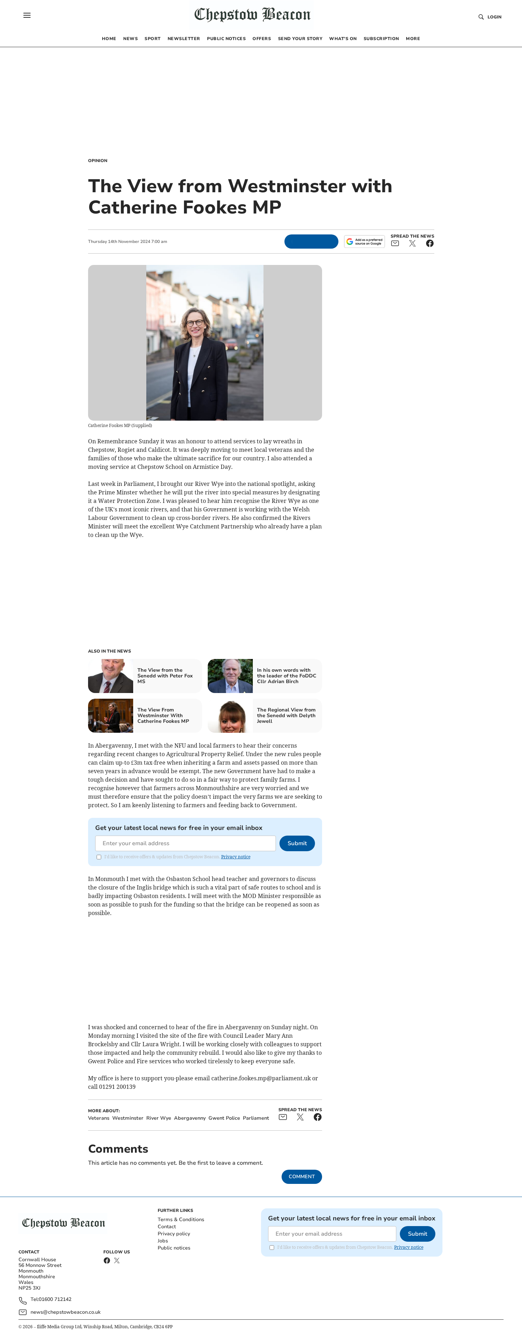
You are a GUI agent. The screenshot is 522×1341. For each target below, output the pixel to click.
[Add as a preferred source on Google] (364, 241)
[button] (27, 15)
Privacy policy (174, 1233)
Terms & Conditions (181, 1219)
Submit (297, 843)
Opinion (97, 161)
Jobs (163, 1240)
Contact (167, 1226)
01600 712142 (55, 1300)
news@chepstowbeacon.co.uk (65, 1312)
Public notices (174, 1248)
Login (494, 17)
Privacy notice (235, 856)
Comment (302, 1176)
